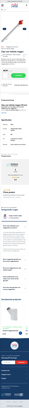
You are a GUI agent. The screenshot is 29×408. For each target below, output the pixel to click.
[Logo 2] (18, 394)
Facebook (8, 401)
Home (2, 47)
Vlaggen (3, 378)
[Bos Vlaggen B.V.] (14, 5)
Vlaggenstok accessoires (12, 46)
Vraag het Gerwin (15, 217)
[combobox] (14, 9)
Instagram (14, 401)
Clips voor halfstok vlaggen (7, 48)
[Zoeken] (2, 9)
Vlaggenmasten (6, 374)
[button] (24, 29)
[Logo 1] (6, 394)
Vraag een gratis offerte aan (21, 85)
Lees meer (3, 112)
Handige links (5, 370)
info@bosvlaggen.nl (6, 390)
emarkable (20, 406)
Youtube (21, 401)
